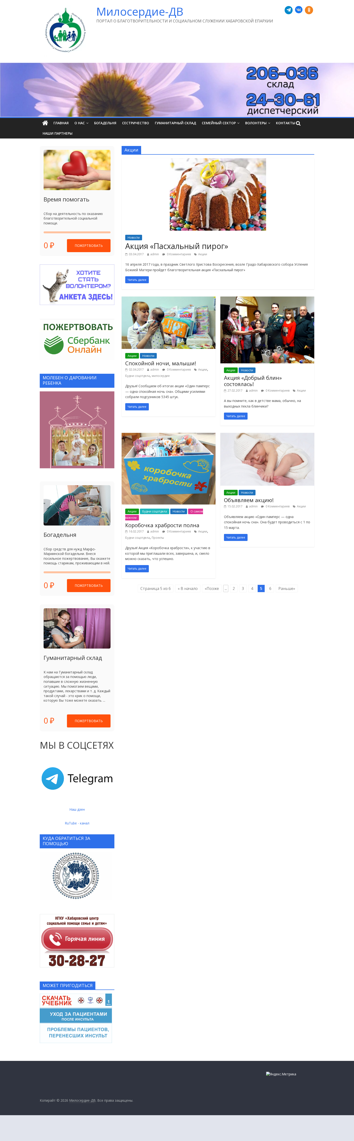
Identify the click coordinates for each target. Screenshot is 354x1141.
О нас (79, 123)
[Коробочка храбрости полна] (169, 435)
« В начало (188, 588)
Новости (134, 237)
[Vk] (299, 10)
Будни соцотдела (137, 376)
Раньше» (286, 588)
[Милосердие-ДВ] (177, 90)
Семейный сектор (219, 123)
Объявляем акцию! (249, 500)
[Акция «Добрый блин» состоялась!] (267, 299)
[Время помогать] (77, 170)
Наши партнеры (57, 133)
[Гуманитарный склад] (77, 628)
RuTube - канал (77, 823)
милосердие (161, 376)
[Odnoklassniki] (309, 10)
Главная (61, 123)
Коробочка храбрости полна (162, 525)
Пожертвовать (89, 245)
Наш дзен (77, 809)
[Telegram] (288, 10)
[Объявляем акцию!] (267, 435)
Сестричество (135, 123)
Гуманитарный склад (175, 123)
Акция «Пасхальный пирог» (176, 246)
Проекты (158, 538)
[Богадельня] (77, 505)
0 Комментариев (178, 254)
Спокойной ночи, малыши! (160, 363)
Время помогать (66, 199)
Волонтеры (256, 123)
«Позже (212, 588)
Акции (202, 254)
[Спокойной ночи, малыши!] (169, 299)
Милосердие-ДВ (139, 11)
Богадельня (105, 123)
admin (154, 254)
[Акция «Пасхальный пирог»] (218, 161)
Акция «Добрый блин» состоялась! (253, 380)
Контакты (285, 123)
